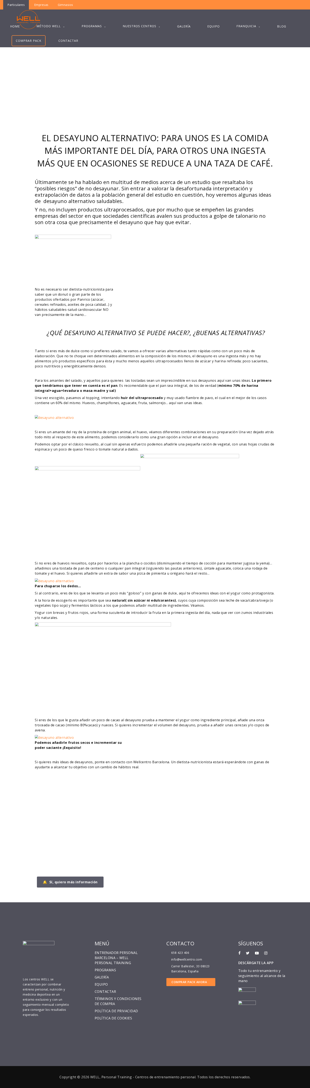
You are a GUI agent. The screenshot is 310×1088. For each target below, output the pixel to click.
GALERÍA (102, 977)
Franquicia (246, 26)
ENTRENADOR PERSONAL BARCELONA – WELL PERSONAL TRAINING (116, 957)
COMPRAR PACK (28, 41)
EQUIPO (101, 984)
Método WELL (48, 26)
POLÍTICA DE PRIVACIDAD (116, 1011)
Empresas (41, 5)
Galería (184, 26)
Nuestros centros (139, 26)
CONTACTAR (105, 991)
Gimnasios (65, 5)
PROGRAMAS (92, 26)
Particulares (16, 5)
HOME (15, 26)
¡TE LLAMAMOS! (64, 811)
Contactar (68, 41)
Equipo (213, 26)
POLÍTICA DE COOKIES (113, 1018)
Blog (281, 26)
